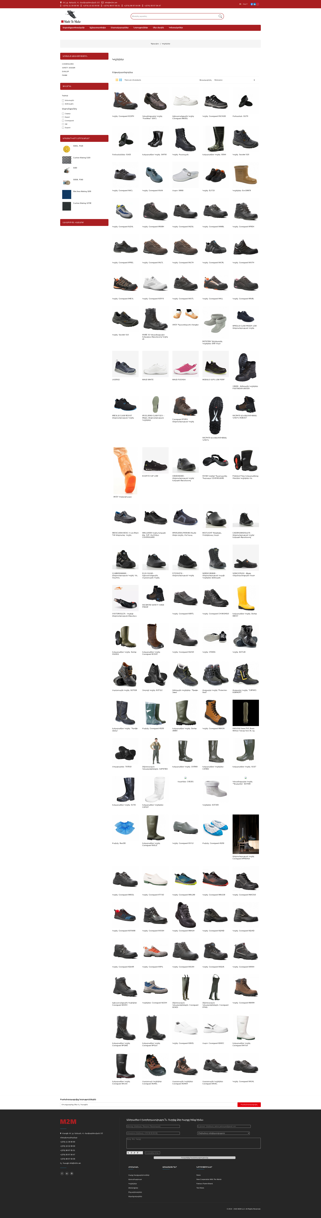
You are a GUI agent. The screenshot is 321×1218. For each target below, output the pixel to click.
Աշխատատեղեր (98, 28)
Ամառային (69, 100)
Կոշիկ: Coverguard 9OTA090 (123, 931)
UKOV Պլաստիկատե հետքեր (185, 325)
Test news (200, 1188)
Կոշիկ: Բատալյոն (180, 155)
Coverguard (69, 121)
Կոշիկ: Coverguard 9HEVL (123, 299)
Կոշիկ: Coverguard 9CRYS (153, 299)
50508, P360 (78, 180)
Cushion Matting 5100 (81, 158)
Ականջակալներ (135, 1196)
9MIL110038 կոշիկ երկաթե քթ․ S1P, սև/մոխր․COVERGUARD (154, 535)
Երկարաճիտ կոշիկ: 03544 (214, 155)
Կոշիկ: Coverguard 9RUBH (153, 227)
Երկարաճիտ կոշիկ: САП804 (185, 767)
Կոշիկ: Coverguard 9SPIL (152, 967)
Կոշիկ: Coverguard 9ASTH (243, 263)
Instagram (72, 1173)
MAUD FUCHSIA (179, 380)
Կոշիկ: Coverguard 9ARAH (243, 967)
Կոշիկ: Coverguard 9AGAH (183, 967)
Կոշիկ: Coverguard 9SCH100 (214, 116)
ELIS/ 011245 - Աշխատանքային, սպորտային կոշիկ (150, 575)
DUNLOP (65, 71)
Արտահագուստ (135, 1179)
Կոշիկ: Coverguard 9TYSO (153, 895)
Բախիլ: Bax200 (119, 843)
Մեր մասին (158, 28)
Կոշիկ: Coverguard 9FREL (123, 263)
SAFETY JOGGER (68, 68)
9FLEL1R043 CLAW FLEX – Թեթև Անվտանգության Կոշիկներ (153, 418)
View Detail (119, 110)
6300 (75, 168)
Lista (120, 80)
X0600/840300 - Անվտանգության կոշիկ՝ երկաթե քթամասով (183, 478)
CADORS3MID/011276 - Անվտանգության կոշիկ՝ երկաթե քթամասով (244, 535)
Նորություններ (141, 28)
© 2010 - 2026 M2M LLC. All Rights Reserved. (244, 1209)
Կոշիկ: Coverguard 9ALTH (183, 263)
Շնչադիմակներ (135, 1192)
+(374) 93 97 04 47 (152, 6)
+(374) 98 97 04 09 (132, 6)
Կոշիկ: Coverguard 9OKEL (183, 1043)
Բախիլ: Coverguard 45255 (153, 728)
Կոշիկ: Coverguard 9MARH (244, 1003)
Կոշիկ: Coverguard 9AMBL (213, 227)
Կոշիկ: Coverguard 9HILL (213, 299)
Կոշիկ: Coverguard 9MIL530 (214, 895)
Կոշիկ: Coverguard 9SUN (152, 190)
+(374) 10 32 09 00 (91, 6)
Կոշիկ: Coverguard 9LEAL (122, 227)
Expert (67, 117)
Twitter (67, 1173)
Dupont (67, 128)
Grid (117, 80)
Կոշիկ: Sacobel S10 (120, 335)
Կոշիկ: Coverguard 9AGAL (243, 1081)
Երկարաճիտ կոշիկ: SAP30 (154, 155)
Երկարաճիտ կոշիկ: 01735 (124, 805)
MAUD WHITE (147, 380)
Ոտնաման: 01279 (240, 116)
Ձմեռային (69, 104)
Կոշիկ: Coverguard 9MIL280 (183, 895)
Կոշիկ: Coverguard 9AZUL (183, 227)
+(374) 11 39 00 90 (71, 6)
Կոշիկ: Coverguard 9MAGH (183, 931)
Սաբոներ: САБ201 (186, 782)
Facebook (62, 1173)
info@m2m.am (111, 3)
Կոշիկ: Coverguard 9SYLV (183, 843)
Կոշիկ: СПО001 (209, 652)
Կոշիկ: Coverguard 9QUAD (243, 931)
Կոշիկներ (132, 1184)
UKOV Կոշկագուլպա (122, 497)
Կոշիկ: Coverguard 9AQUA (213, 967)
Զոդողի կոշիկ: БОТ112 (152, 690)
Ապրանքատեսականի (74, 28)
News (198, 1175)
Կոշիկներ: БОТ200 (211, 805)
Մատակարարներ (120, 28)
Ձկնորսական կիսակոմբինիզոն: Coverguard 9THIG (215, 1005)
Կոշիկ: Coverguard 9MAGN (214, 728)
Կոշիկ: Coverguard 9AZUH (183, 652)
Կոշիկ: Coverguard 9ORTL (183, 614)
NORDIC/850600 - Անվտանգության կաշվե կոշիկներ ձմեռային (214, 575)
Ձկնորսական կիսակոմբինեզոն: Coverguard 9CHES (185, 1005)
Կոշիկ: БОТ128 (239, 652)
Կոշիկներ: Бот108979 (242, 190)
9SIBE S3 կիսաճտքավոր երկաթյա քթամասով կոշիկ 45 (155, 337)
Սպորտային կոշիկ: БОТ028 (124, 690)
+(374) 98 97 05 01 (111, 6)
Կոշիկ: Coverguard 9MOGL (123, 895)
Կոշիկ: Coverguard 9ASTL (183, 299)
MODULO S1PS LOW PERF (214, 380)
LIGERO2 (116, 380)
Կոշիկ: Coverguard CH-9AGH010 (216, 614)
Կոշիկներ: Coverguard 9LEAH (154, 1003)
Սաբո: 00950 (177, 190)
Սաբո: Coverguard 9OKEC (213, 1043)
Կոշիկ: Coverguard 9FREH (243, 227)
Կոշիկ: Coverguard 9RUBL (243, 299)
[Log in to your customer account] (252, 4)
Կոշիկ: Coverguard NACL (122, 190)
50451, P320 (78, 146)
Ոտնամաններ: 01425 (121, 155)
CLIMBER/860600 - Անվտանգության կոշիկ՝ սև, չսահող (125, 575)
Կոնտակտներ (176, 28)
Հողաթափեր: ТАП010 (122, 767)
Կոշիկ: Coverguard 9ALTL (152, 263)
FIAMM (64, 75)
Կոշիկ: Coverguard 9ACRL (213, 263)
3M (66, 124)
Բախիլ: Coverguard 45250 (213, 843)
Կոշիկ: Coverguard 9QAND (213, 931)
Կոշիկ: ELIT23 (209, 190)
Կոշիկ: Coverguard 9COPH (123, 116)
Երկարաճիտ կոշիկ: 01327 (244, 767)
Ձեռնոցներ (133, 1188)
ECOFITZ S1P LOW (150, 476)
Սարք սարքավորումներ (138, 1175)
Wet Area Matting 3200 (82, 191)
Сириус (68, 114)
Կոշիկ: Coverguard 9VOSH (153, 931)
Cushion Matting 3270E (82, 203)
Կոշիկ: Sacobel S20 (241, 155)
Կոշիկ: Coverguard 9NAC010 (244, 895)
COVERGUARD (68, 64)
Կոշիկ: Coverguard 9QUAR (123, 967)
